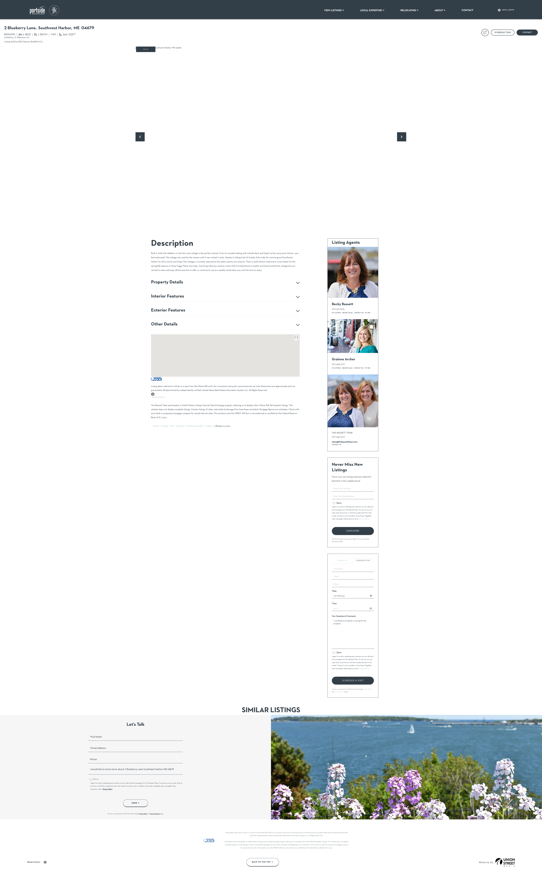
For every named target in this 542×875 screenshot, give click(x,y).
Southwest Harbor (195, 426)
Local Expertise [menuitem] (371, 10)
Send (134, 803)
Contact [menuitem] (467, 10)
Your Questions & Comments (344, 616)
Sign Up (511, 10)
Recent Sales (347, 312)
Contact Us (336, 444)
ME (172, 426)
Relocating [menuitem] (408, 10)
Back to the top (261, 862)
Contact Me (359, 312)
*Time (334, 604)
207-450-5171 (338, 364)
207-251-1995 (338, 309)
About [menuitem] (439, 10)
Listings (164, 426)
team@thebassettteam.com (345, 442)
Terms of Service (339, 691)
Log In (504, 10)
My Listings (336, 312)
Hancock (180, 426)
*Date (334, 591)
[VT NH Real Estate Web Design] (505, 862)
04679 (209, 426)
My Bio (367, 312)
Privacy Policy (158, 397)
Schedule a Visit (363, 560)
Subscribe (352, 531)
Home (156, 426)
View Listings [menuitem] (333, 10)
